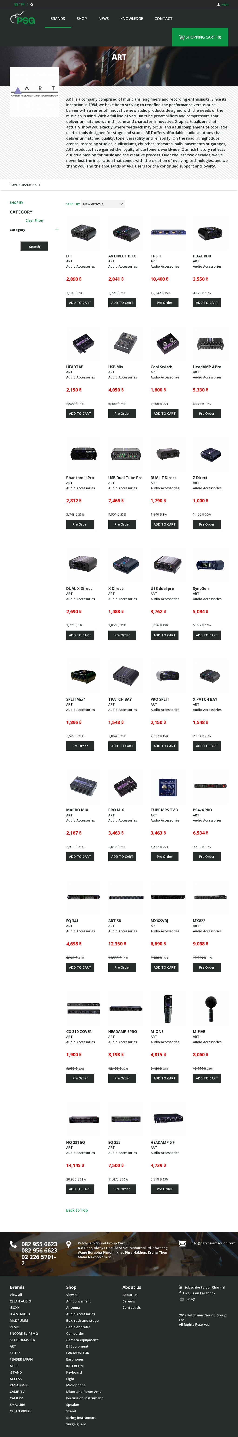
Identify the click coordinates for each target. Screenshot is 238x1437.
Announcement (78, 1301)
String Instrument (81, 1417)
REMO (14, 1327)
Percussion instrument (84, 1398)
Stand (71, 1411)
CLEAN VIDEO (20, 1411)
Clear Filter (34, 220)
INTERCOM (75, 1366)
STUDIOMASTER (22, 1340)
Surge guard (76, 1424)
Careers (128, 1301)
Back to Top (77, 1210)
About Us (129, 1294)
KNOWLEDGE (131, 18)
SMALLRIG (17, 1404)
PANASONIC (19, 1385)
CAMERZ (16, 1398)
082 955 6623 (39, 1244)
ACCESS (16, 1379)
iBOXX (15, 1307)
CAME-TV (17, 1391)
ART (13, 1346)
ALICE (14, 1366)
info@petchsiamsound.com (213, 1243)
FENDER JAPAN (21, 1359)
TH (22, 4)
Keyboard (74, 1372)
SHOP (82, 18)
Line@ (190, 1299)
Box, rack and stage (82, 1320)
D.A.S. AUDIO (20, 1314)
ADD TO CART (80, 302)
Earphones (74, 1359)
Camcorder (75, 1333)
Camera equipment (82, 1340)
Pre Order (164, 302)
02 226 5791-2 (38, 1260)
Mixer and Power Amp (84, 1391)
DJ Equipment (77, 1346)
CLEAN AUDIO (20, 1301)
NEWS (104, 18)
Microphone (76, 1385)
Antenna (73, 1307)
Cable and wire (78, 1327)
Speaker (72, 1404)
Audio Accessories (80, 1314)
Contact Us (131, 1307)
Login (224, 4)
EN (16, 4)
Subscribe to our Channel (204, 1287)
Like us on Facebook (198, 1293)
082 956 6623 (39, 1250)
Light (70, 1379)
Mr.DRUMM (19, 1320)
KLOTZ (15, 1353)
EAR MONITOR (77, 1353)
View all (16, 1294)
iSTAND (16, 1372)
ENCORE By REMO (24, 1333)
